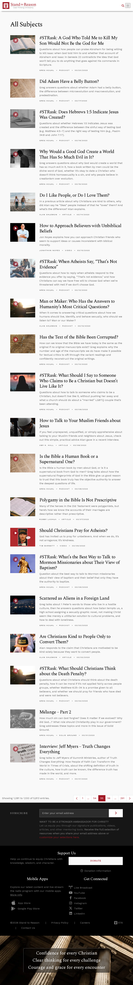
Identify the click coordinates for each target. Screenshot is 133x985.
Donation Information (97, 870)
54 (95, 799)
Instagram (80, 903)
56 (109, 799)
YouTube (79, 892)
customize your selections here (59, 837)
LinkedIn (79, 913)
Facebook (80, 898)
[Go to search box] (123, 5)
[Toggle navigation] (127, 5)
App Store (24, 903)
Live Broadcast (83, 887)
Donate (95, 860)
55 (102, 799)
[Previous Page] (76, 798)
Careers (85, 922)
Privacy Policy (59, 922)
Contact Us (28, 927)
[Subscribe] (116, 813)
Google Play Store (29, 908)
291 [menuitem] (122, 798)
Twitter (78, 908)
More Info (16, 894)
